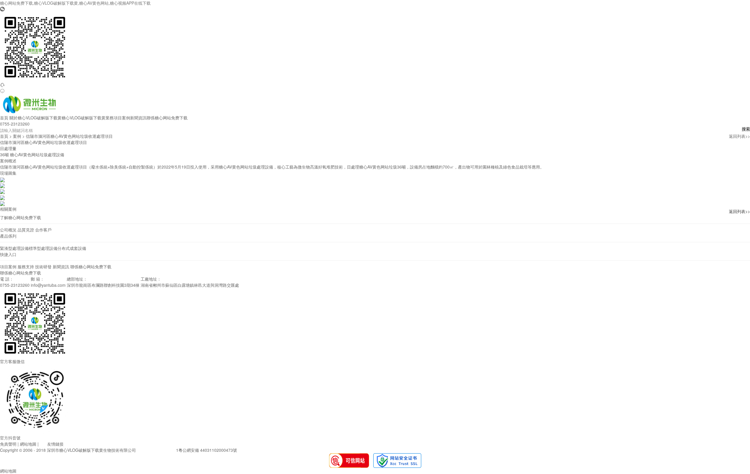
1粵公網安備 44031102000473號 (206, 450)
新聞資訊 (138, 118)
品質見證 (26, 230)
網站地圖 (28, 444)
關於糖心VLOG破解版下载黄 (35, 118)
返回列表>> (739, 136)
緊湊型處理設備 (14, 248)
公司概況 (8, 230)
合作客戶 (43, 230)
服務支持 (26, 266)
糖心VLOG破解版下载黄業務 (88, 118)
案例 (17, 136)
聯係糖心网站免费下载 (167, 118)
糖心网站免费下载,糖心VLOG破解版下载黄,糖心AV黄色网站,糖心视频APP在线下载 (75, 3)
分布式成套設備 (71, 248)
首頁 (4, 118)
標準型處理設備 (43, 248)
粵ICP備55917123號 (156, 450)
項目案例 (122, 118)
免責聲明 (8, 444)
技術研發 (43, 266)
